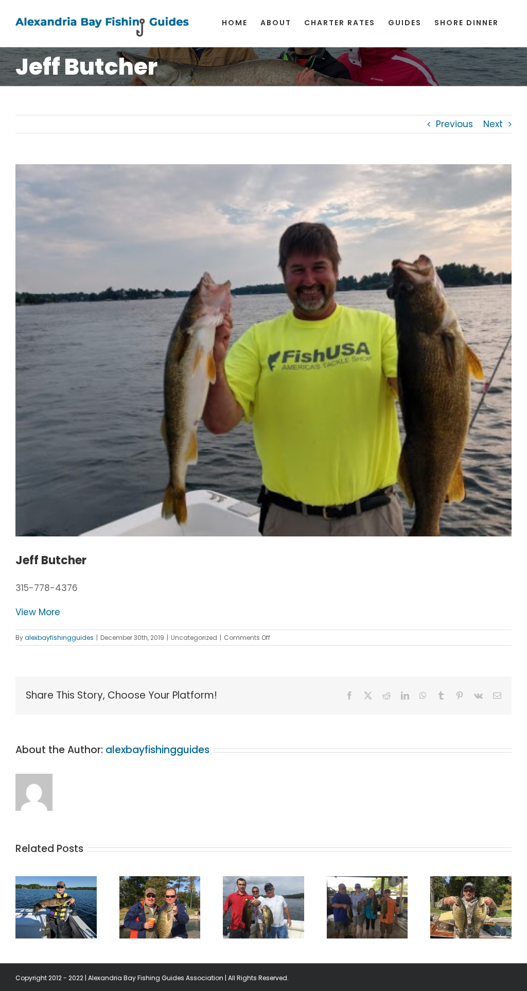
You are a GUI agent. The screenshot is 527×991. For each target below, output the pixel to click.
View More (37, 612)
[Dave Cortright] (160, 883)
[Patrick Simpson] (56, 883)
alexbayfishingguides (59, 637)
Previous (454, 124)
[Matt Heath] (367, 883)
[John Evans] (471, 883)
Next (493, 124)
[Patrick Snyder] (263, 883)
